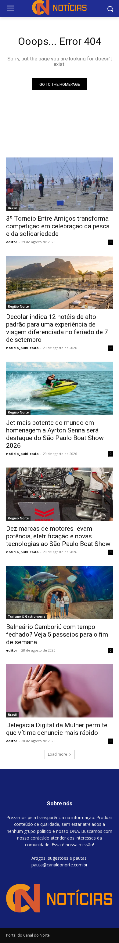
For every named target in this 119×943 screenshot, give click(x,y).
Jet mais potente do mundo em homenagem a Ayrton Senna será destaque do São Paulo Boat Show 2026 (55, 434)
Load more (57, 754)
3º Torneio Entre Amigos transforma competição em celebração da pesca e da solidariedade (58, 226)
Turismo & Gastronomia (26, 616)
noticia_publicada (22, 347)
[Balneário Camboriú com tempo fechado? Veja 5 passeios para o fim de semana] (59, 592)
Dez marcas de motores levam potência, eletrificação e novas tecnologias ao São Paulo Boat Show (58, 536)
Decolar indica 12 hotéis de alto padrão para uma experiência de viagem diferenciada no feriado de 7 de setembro (57, 328)
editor (11, 242)
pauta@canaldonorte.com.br (59, 865)
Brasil (12, 208)
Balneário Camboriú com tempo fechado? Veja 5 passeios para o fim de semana (57, 634)
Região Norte (18, 306)
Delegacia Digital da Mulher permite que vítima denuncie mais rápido (56, 728)
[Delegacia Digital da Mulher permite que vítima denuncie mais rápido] (59, 690)
